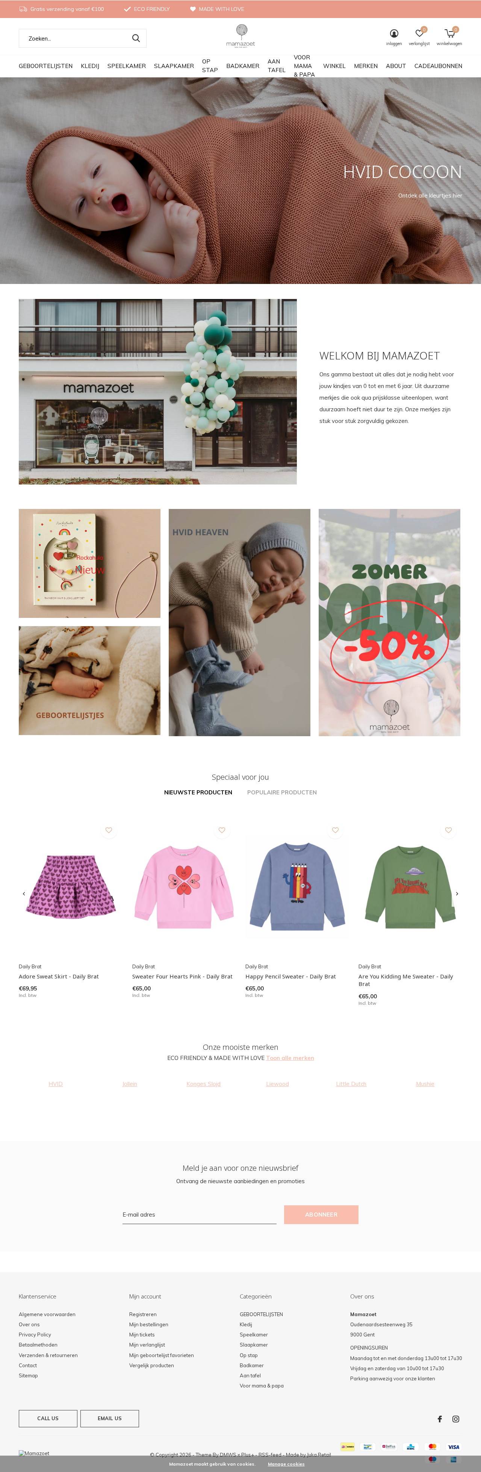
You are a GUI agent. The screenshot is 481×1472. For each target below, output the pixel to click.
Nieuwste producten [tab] (198, 792)
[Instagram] (455, 1419)
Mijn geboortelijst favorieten (161, 1355)
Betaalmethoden (38, 1345)
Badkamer (242, 65)
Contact (28, 1365)
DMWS (228, 1455)
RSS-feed (270, 1455)
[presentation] (23, 894)
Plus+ (247, 1455)
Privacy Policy (35, 1335)
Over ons (29, 1324)
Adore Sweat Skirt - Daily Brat (59, 976)
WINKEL (334, 65)
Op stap (210, 66)
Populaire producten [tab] (282, 792)
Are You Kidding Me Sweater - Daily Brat (405, 980)
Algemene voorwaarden (47, 1314)
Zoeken (136, 38)
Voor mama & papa (304, 66)
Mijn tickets (142, 1335)
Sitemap (28, 1375)
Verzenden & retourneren (48, 1355)
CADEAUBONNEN (438, 65)
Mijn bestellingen (148, 1324)
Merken (366, 65)
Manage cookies (286, 1464)
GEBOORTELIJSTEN (46, 65)
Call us (48, 1418)
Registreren (143, 1314)
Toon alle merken (290, 1057)
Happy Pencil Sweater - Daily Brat (290, 976)
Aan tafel (277, 66)
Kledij (90, 65)
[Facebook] (440, 1419)
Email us (110, 1418)
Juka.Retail (319, 1455)
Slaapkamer (174, 65)
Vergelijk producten (151, 1365)
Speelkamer (126, 65)
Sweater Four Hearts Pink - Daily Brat (182, 976)
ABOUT (396, 65)
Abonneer (321, 1214)
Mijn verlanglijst (147, 1345)
